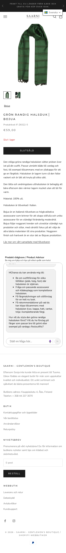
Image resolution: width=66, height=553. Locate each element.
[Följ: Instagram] (14, 521)
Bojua (7, 105)
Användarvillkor (11, 423)
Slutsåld (27, 150)
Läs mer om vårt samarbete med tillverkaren (26, 242)
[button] (52, 12)
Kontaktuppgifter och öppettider (20, 412)
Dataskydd (9, 498)
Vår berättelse (10, 418)
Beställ (14, 473)
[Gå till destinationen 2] (18, 95)
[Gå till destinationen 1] (7, 95)
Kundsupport (10, 509)
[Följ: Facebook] (5, 521)
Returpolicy (9, 429)
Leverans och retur (13, 492)
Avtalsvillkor (10, 503)
